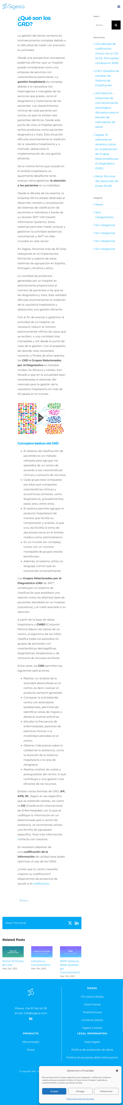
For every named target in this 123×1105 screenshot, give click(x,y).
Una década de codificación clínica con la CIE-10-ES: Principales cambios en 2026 (107, 53)
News (99, 204)
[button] (117, 1070)
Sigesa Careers (92, 1028)
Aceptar (54, 1091)
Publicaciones (92, 1012)
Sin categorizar (105, 225)
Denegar (80, 1091)
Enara (31, 1049)
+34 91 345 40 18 (36, 1008)
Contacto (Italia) (92, 1020)
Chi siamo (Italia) (92, 996)
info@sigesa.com (35, 1013)
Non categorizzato (104, 215)
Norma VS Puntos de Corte (13, 952)
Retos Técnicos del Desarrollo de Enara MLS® (106, 181)
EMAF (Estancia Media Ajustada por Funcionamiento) (70, 952)
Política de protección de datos (80, 1099)
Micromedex (30, 1042)
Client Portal (92, 1004)
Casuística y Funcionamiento (42, 952)
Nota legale (92, 1042)
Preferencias (106, 1091)
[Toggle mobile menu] (119, 6)
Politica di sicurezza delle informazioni (92, 1057)
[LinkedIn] (30, 1018)
